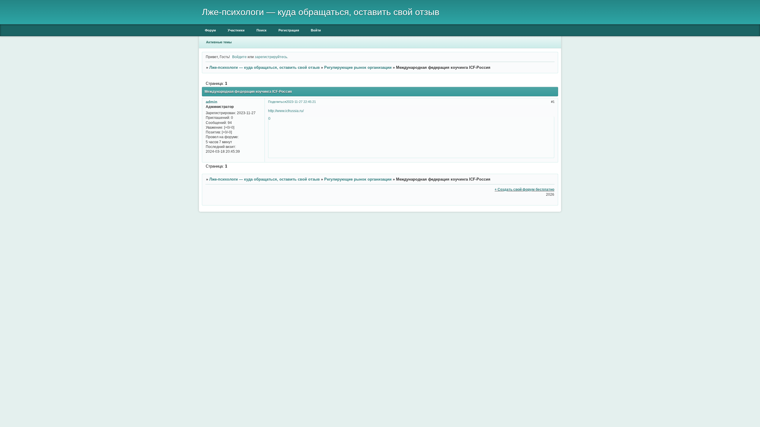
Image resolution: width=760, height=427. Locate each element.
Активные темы (219, 42)
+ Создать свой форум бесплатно (524, 189)
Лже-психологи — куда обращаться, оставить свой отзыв (264, 67)
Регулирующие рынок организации (358, 67)
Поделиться (277, 101)
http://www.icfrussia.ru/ (286, 111)
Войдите (239, 57)
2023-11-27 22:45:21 (301, 101)
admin (211, 102)
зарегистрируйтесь (271, 57)
